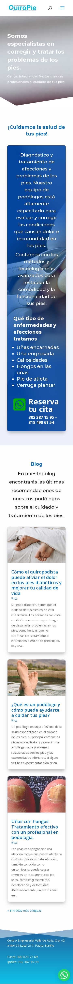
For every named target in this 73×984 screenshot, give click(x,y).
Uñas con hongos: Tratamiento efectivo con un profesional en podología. (35, 829)
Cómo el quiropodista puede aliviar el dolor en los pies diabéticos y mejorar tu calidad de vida (36, 582)
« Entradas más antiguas (24, 910)
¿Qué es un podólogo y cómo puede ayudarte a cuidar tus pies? (35, 709)
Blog (14, 598)
